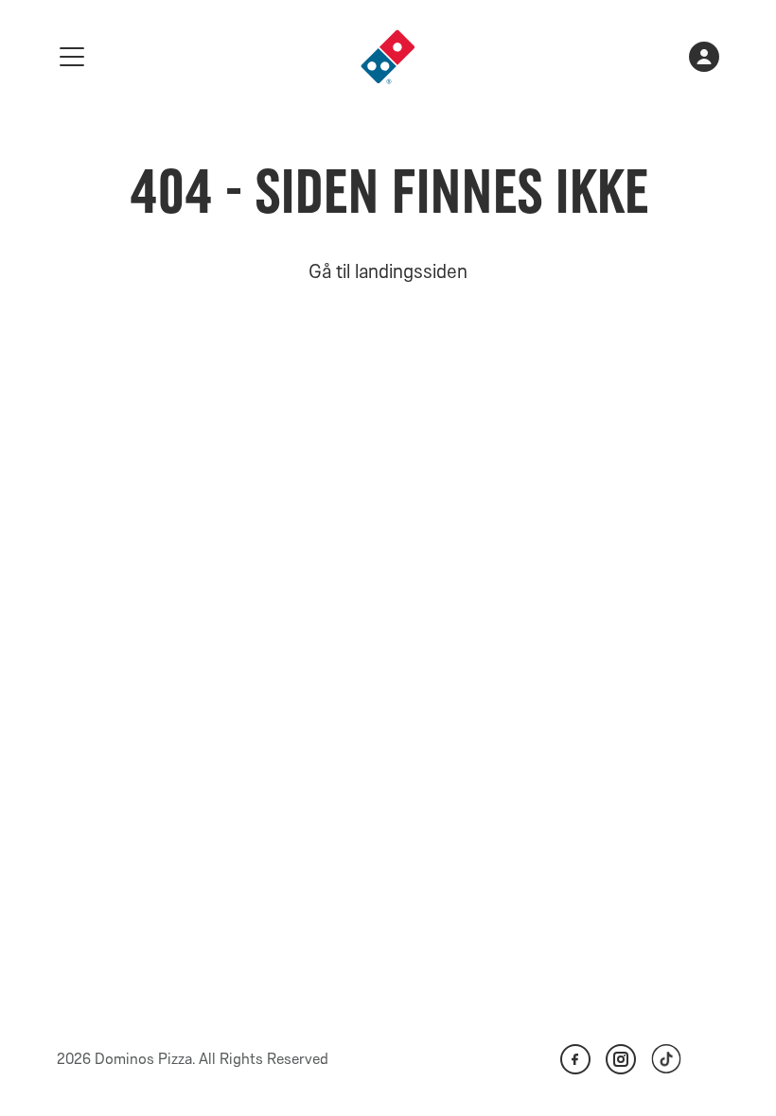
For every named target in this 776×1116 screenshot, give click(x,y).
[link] (388, 56)
